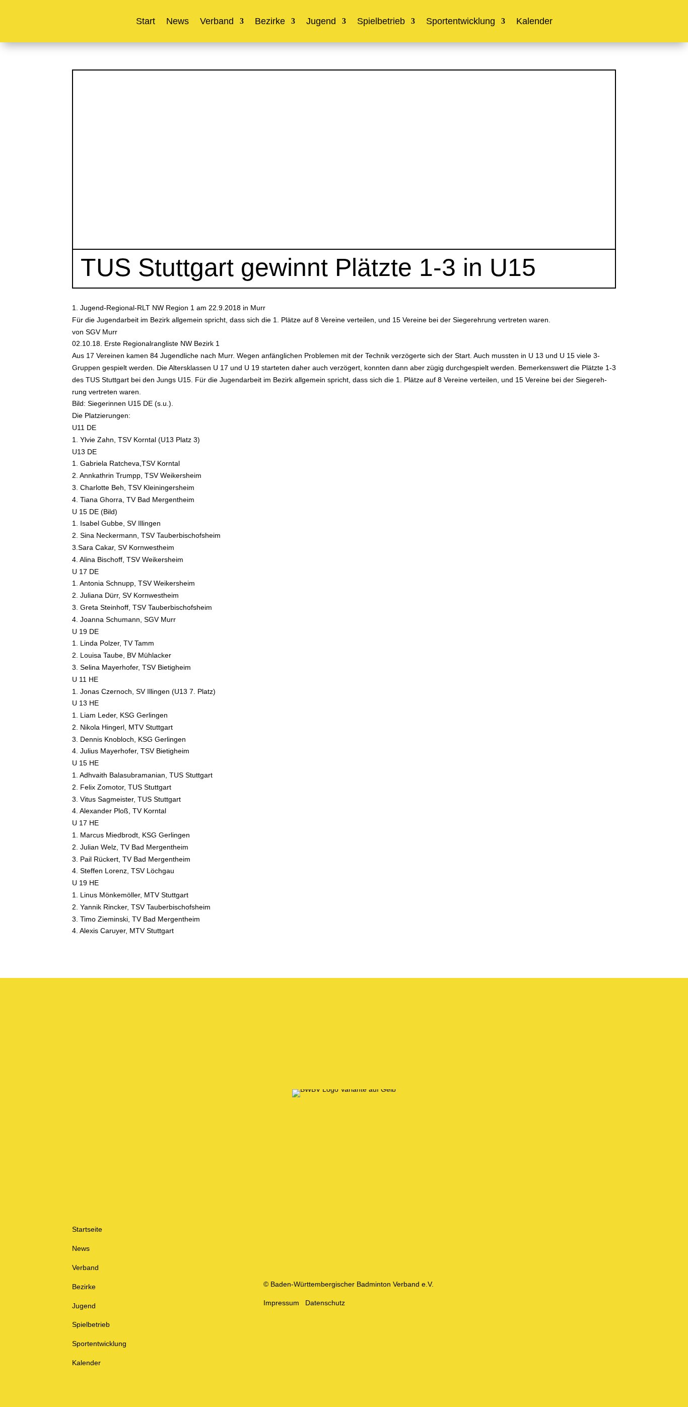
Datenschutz (325, 1303)
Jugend (321, 22)
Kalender (534, 22)
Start (145, 22)
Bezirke (270, 22)
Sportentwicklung (460, 22)
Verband (217, 22)
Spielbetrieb (381, 22)
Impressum (281, 1303)
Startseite (87, 1229)
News (177, 22)
